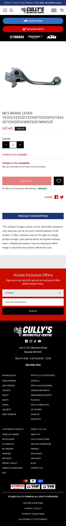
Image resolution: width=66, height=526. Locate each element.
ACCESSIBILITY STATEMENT (33, 519)
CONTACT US (37, 468)
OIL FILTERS (36, 410)
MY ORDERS (8, 449)
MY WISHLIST (8, 444)
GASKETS (35, 414)
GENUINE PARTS (35, 29)
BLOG (33, 463)
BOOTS (5, 400)
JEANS (5, 405)
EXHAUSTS (36, 419)
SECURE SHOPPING (33, 503)
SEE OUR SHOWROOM (41, 444)
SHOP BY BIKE (36, 21)
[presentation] (59, 181)
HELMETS (6, 410)
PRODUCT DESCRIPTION (33, 216)
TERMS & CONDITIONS (12, 468)
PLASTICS (35, 400)
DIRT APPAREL (8, 386)
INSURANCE (36, 454)
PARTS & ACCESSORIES (41, 386)
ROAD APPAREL (9, 381)
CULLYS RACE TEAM (40, 439)
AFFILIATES (36, 458)
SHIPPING (6, 454)
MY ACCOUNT (8, 439)
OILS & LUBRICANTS (40, 405)
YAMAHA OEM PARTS (40, 390)
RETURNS (6, 458)
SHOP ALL (35, 381)
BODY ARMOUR (9, 414)
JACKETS (6, 390)
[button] (5, 10)
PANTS (5, 395)
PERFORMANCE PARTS (41, 395)
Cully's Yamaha (25, 496)
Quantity (6, 138)
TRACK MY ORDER (10, 434)
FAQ (4, 473)
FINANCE (35, 449)
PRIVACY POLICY (9, 463)
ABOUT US (35, 434)
